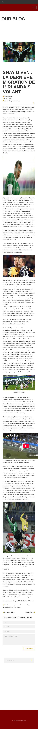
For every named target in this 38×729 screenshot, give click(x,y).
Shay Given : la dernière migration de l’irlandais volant (19, 82)
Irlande (17, 605)
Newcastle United (8, 607)
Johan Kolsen (8, 96)
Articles (6, 101)
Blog (18, 101)
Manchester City (24, 605)
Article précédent (9, 612)
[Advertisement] (19, 682)
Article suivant (29, 612)
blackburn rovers (9, 605)
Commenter (29, 648)
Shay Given (17, 607)
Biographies (12, 101)
